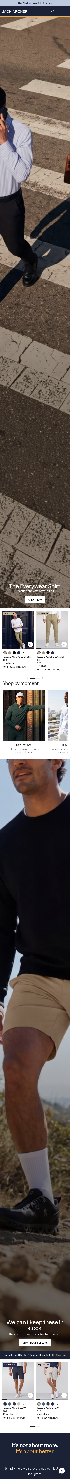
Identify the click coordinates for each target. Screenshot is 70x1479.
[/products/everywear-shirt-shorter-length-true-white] (35, 312)
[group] (18, 630)
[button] (53, 11)
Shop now (61, 1355)
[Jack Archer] (14, 11)
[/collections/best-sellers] (35, 1055)
